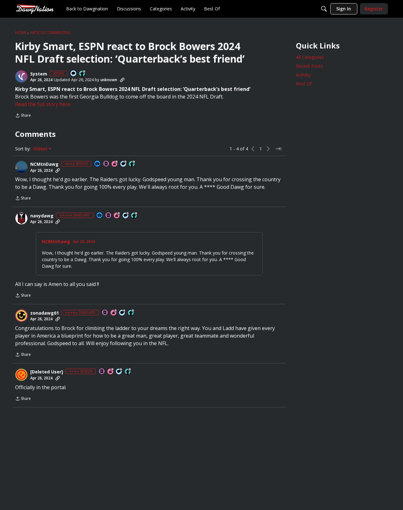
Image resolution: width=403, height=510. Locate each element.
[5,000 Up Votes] (134, 216)
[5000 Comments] (126, 216)
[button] (21, 76)
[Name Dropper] (106, 164)
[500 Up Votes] (128, 372)
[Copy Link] (122, 80)
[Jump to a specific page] (278, 149)
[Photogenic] (97, 164)
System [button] (38, 74)
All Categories (310, 57)
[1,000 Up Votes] (131, 313)
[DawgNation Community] (34, 8)
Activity (303, 75)
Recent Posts (309, 66)
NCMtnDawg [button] (44, 164)
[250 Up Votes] (132, 164)
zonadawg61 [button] (44, 313)
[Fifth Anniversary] (115, 164)
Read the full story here (43, 104)
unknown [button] (108, 79)
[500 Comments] (122, 313)
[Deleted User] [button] (46, 372)
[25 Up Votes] (82, 74)
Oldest (41, 149)
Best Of (304, 84)
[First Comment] (73, 74)
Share (23, 116)
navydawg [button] (42, 216)
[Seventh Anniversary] (117, 216)
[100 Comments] (124, 164)
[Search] (324, 8)
